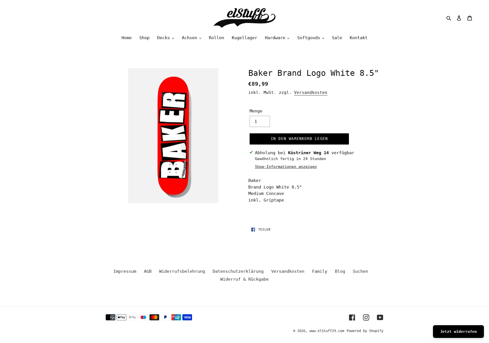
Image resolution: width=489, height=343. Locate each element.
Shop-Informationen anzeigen (286, 166)
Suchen (360, 271)
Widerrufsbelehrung (182, 271)
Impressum (124, 271)
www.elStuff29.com (326, 331)
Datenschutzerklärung (238, 271)
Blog (340, 271)
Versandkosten (310, 92)
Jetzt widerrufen (458, 331)
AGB (148, 271)
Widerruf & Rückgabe (244, 279)
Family (319, 271)
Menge (256, 110)
